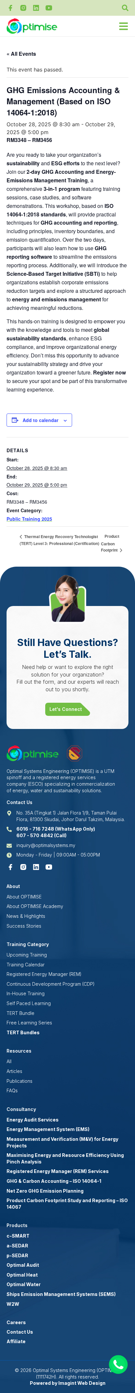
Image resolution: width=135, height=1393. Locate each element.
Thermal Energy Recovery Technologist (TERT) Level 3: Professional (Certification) (59, 540)
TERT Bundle (20, 1013)
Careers (16, 1322)
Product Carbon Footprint (110, 543)
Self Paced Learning (29, 1003)
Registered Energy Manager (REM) (44, 974)
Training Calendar (26, 964)
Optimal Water (24, 1284)
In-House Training (26, 993)
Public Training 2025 (29, 518)
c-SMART (18, 1236)
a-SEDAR (17, 1245)
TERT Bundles (23, 1032)
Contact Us (20, 1332)
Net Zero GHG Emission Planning (45, 1191)
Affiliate (16, 1341)
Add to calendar (40, 420)
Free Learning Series (29, 1022)
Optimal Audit (23, 1265)
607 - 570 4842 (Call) (41, 835)
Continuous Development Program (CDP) (51, 984)
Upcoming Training (27, 955)
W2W (13, 1304)
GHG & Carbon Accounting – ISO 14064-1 (54, 1181)
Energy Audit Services (33, 1119)
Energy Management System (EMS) (48, 1129)
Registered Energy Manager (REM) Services (58, 1171)
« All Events (21, 53)
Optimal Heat (22, 1275)
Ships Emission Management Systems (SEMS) (61, 1294)
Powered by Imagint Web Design (68, 1383)
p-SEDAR (17, 1255)
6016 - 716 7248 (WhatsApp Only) (55, 829)
